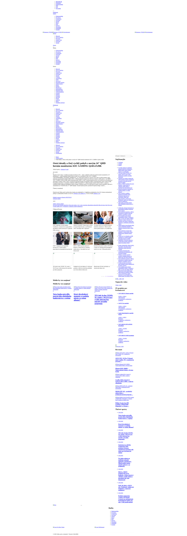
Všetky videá (118, 285)
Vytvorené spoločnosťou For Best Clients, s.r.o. (64, 529)
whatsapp (63, 169)
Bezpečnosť (58, 87)
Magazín (58, 36)
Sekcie (54, 45)
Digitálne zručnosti (60, 102)
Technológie (59, 78)
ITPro (57, 79)
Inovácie (58, 97)
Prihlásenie (55, 12)
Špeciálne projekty (60, 82)
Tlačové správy (59, 83)
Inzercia (58, 25)
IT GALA (58, 17)
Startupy (58, 94)
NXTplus (58, 20)
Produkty (58, 96)
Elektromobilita (59, 4)
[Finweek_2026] (119, 346)
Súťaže (57, 21)
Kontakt (58, 29)
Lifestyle (58, 100)
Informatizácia (59, 89)
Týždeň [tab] (120, 163)
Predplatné (58, 3)
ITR (57, 7)
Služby (54, 13)
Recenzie (58, 38)
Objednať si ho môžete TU (79, 193)
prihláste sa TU (96, 193)
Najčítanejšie (59, 153)
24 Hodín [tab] (120, 162)
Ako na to (58, 81)
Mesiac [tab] (120, 165)
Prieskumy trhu (59, 90)
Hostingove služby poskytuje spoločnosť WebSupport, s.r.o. (108, 529)
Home (57, 157)
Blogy (57, 23)
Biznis (57, 85)
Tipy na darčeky (59, 37)
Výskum (58, 77)
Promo (57, 98)
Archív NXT (59, 40)
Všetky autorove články (58, 203)
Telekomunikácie (60, 91)
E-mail (66, 169)
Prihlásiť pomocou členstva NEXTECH (62, 197)
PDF (57, 5)
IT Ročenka (58, 19)
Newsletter (58, 8)
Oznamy (58, 93)
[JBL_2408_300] (119, 278)
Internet (57, 86)
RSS (57, 24)
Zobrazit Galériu (57, 198)
